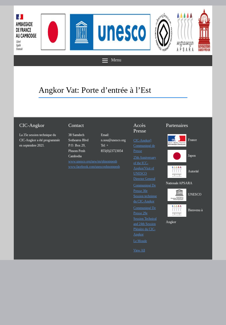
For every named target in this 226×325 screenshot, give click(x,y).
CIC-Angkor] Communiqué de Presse (144, 146)
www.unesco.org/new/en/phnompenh (92, 161)
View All (139, 250)
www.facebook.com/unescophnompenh (94, 167)
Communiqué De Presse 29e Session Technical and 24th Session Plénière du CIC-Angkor (145, 221)
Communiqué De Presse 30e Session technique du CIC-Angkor (145, 193)
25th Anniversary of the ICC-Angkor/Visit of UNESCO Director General (144, 168)
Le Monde (140, 241)
